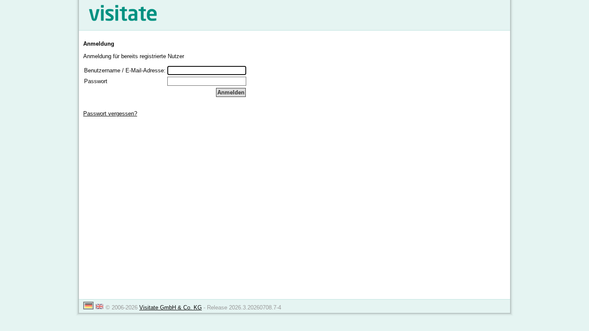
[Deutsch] (88, 307)
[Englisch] (99, 307)
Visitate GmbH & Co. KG (170, 307)
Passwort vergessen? (110, 113)
